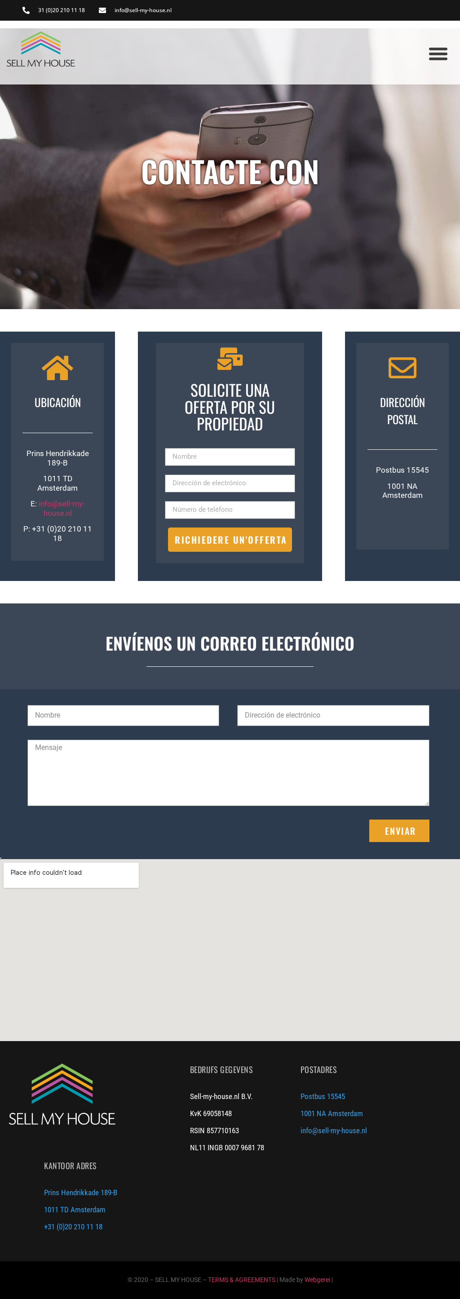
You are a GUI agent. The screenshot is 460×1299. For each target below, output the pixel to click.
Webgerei (317, 1279)
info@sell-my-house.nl (62, 508)
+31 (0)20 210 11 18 (73, 1226)
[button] (438, 53)
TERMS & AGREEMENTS (241, 1279)
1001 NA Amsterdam (332, 1113)
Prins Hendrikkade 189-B (80, 1192)
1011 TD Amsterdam (75, 1209)
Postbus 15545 (323, 1096)
